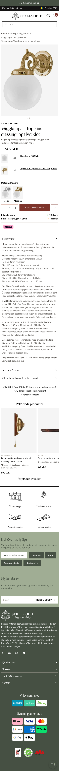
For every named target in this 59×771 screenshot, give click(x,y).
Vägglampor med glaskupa (13, 37)
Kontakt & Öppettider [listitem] (14, 555)
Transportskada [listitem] (11, 563)
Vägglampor (24, 33)
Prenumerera (43, 600)
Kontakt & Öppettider (12, 8)
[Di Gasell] (18, 752)
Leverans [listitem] (36, 555)
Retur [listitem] (51, 555)
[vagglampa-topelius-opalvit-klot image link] (29, 80)
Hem (3, 33)
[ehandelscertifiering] (28, 752)
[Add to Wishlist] (54, 207)
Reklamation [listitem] (32, 563)
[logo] (27, 16)
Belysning (11, 33)
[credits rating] (39, 752)
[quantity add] (15, 207)
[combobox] (32, 24)
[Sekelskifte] (29, 615)
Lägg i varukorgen (34, 208)
